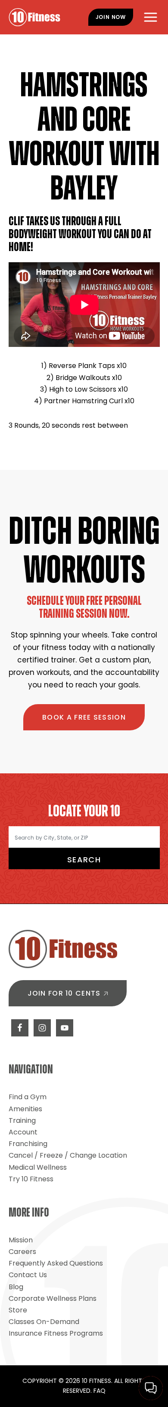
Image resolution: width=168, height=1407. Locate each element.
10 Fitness (34, 17)
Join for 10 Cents (64, 993)
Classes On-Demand (44, 1322)
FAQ (99, 1390)
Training (22, 1120)
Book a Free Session (84, 717)
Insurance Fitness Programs (56, 1333)
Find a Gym (28, 1097)
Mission (21, 1240)
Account (23, 1132)
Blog (16, 1287)
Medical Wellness (38, 1167)
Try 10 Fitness (31, 1179)
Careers (22, 1252)
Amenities (25, 1109)
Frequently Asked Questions (56, 1263)
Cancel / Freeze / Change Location (68, 1155)
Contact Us (28, 1275)
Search (84, 859)
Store (18, 1310)
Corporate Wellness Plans (52, 1298)
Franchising (28, 1144)
